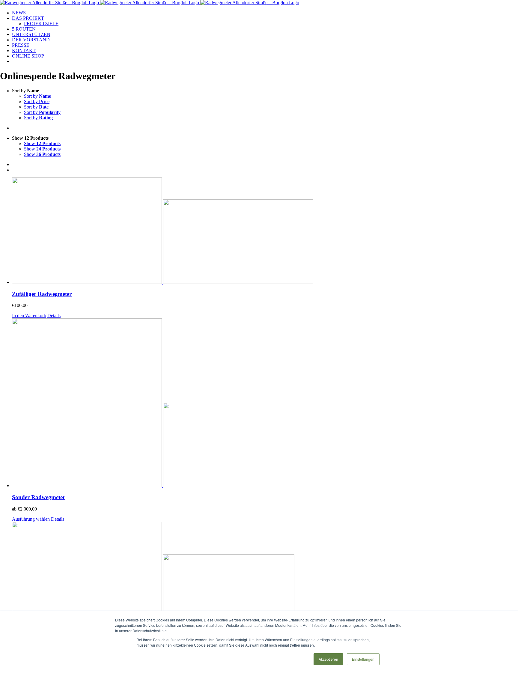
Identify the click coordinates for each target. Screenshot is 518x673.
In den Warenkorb (29, 315)
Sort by (37, 96)
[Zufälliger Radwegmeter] (265, 231)
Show (42, 143)
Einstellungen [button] (363, 659)
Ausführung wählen (31, 519)
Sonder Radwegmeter (38, 497)
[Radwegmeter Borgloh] (265, 576)
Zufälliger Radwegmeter (42, 294)
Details (54, 315)
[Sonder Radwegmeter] (265, 403)
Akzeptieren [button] (328, 659)
